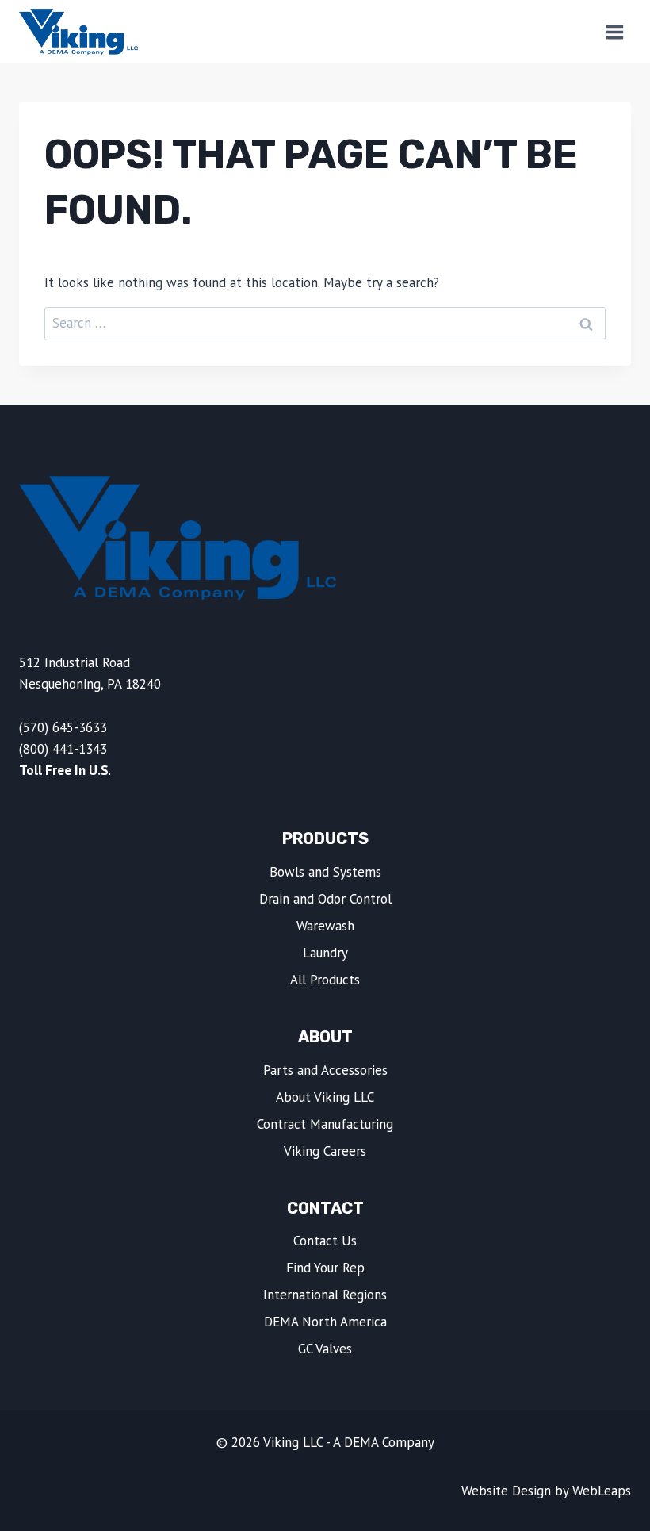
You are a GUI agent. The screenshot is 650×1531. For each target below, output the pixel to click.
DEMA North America (325, 1321)
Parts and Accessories (325, 1070)
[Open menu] (614, 31)
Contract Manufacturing (325, 1124)
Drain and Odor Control (325, 898)
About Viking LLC (325, 1097)
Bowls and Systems (325, 872)
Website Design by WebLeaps (546, 1490)
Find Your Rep (325, 1267)
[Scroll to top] (604, 1509)
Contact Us (325, 1240)
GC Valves (325, 1348)
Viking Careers (325, 1151)
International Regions (325, 1294)
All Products (325, 979)
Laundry (325, 952)
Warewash (325, 925)
